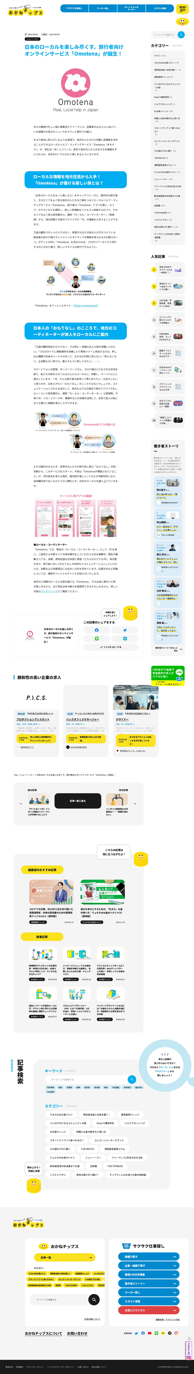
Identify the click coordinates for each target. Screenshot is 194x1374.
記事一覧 (46, 1257)
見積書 (69, 1087)
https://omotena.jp (85, 305)
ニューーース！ (93, 1157)
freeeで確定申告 (105, 1123)
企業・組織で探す (135, 1265)
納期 (78, 1087)
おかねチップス (28, 1222)
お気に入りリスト (135, 1310)
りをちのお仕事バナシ (61, 1114)
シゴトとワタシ (58, 1174)
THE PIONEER (115, 1166)
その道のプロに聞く (60, 1149)
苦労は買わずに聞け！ (87, 1174)
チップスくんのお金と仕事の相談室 (128, 1174)
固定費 (87, 1087)
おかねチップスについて (43, 1333)
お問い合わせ (77, 1333)
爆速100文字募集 (135, 1274)
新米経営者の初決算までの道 (65, 1166)
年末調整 (115, 1087)
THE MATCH (87, 1149)
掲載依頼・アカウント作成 (168, 1319)
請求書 (97, 1087)
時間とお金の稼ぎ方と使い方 (91, 1131)
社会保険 (50, 1092)
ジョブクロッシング (135, 1123)
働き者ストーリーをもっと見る (167, 649)
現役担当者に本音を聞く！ (96, 1114)
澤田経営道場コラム (115, 1149)
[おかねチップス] (26, 10)
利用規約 (19, 1367)
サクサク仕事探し (74, 8)
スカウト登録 (160, 8)
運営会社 (9, 1367)
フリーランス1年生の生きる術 (127, 1157)
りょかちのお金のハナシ (92, 922)
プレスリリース (49, 591)
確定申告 (138, 1087)
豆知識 (93, 1166)
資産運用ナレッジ (38, 922)
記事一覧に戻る (78, 800)
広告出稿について (92, 1319)
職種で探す (131, 1256)
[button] (189, 1338)
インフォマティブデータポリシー (61, 1367)
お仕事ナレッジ (37, 979)
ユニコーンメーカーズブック (109, 1140)
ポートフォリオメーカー (131, 8)
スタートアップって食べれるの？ (67, 1140)
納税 (60, 1087)
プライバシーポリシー (35, 1367)
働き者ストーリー (135, 1283)
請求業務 (50, 1087)
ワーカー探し (103, 8)
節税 (106, 1087)
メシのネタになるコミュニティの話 (68, 1123)
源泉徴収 (127, 1087)
